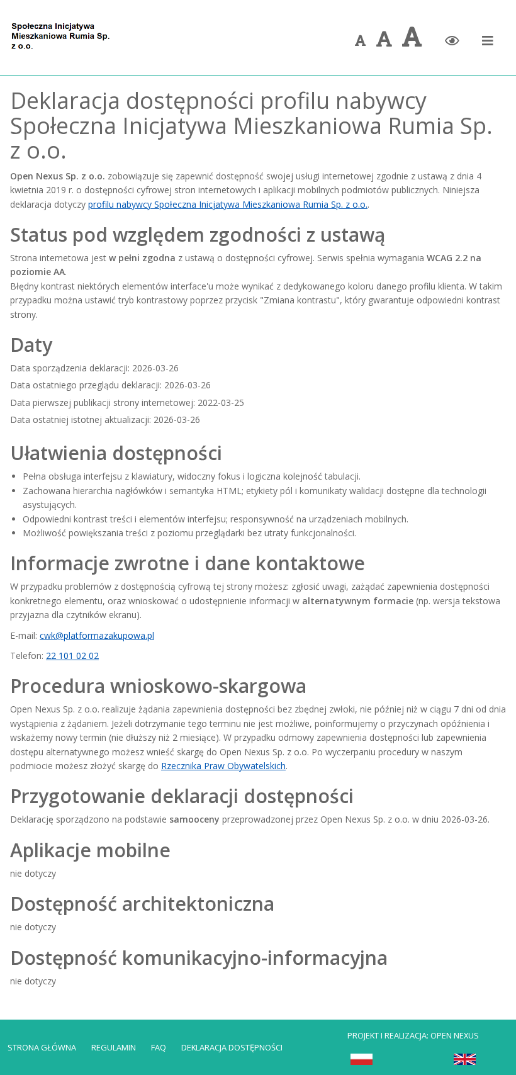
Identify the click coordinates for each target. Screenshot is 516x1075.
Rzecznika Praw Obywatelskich (223, 766)
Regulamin (113, 1047)
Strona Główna (42, 1047)
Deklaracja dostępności (232, 1047)
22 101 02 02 (72, 655)
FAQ (158, 1047)
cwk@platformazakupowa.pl (97, 635)
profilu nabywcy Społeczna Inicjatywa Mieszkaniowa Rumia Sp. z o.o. (227, 204)
